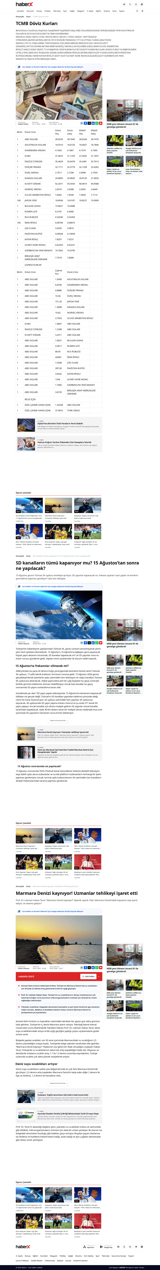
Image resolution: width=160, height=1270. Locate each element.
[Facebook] (124, 4)
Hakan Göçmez (23, 644)
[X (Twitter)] (130, 4)
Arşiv (28, 16)
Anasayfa (20, 16)
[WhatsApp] (97, 123)
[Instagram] (136, 4)
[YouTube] (100, 123)
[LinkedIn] (141, 4)
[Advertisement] (59, 472)
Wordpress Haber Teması (135, 1268)
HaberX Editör (23, 124)
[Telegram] (136, 1246)
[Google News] (81, 123)
